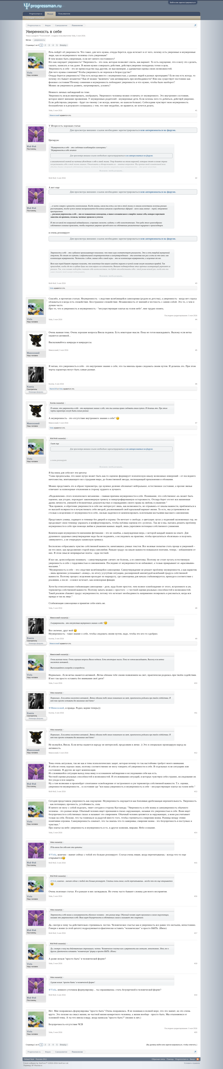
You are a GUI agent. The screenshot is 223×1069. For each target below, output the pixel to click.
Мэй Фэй (31, 146)
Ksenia (30, 387)
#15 (195, 863)
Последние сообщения (34, 18)
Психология (45, 36)
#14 (195, 833)
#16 (195, 896)
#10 (195, 683)
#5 (196, 350)
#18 (195, 963)
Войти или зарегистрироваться (183, 2)
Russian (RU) (41, 1059)
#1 (196, 110)
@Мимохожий (56, 707)
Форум (50, 14)
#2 (196, 178)
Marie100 (53, 389)
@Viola (52, 854)
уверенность (39, 40)
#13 (195, 791)
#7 (196, 423)
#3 (196, 283)
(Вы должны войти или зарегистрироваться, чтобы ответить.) (171, 1045)
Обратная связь (158, 1059)
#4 (196, 319)
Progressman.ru (35, 14)
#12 (195, 753)
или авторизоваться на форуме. (158, 130)
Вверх (192, 1059)
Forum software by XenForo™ (46, 1063)
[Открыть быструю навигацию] (195, 25)
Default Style (29, 1059)
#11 (195, 713)
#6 (196, 384)
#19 (195, 995)
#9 (196, 639)
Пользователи (64, 14)
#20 (195, 1032)
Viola (73, 36)
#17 (195, 933)
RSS (198, 1059)
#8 (196, 608)
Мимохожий (54, 115)
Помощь (170, 1059)
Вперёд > (63, 45)
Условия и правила (192, 1063)
